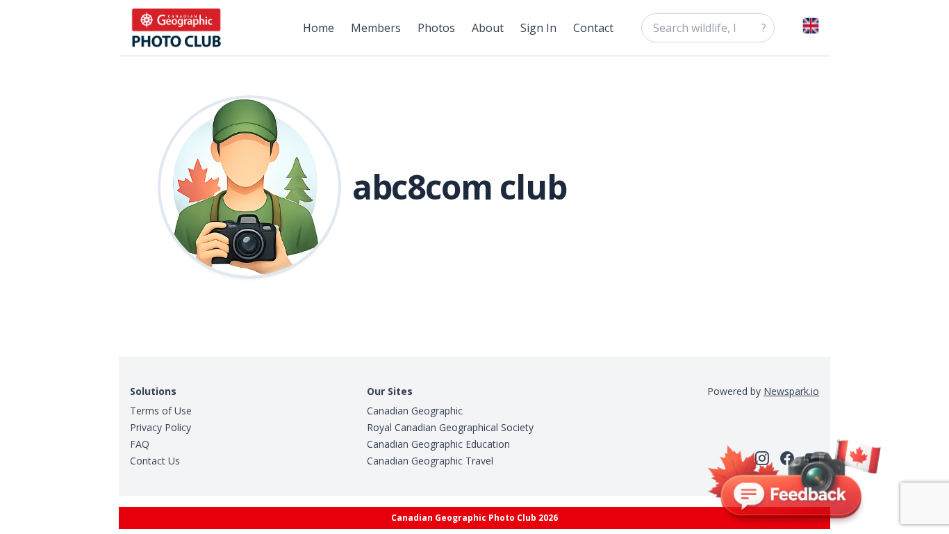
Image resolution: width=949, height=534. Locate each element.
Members (376, 27)
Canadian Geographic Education (438, 444)
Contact (593, 27)
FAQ (139, 444)
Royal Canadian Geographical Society (450, 427)
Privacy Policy (160, 427)
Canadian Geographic (415, 410)
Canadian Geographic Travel (430, 460)
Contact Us (155, 460)
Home (318, 27)
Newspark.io (791, 391)
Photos (436, 27)
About (488, 27)
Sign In (538, 27)
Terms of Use (161, 410)
